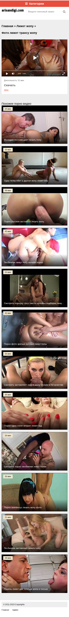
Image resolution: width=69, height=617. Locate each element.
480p (6, 90)
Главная (5, 610)
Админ (15, 610)
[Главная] (13, 11)
